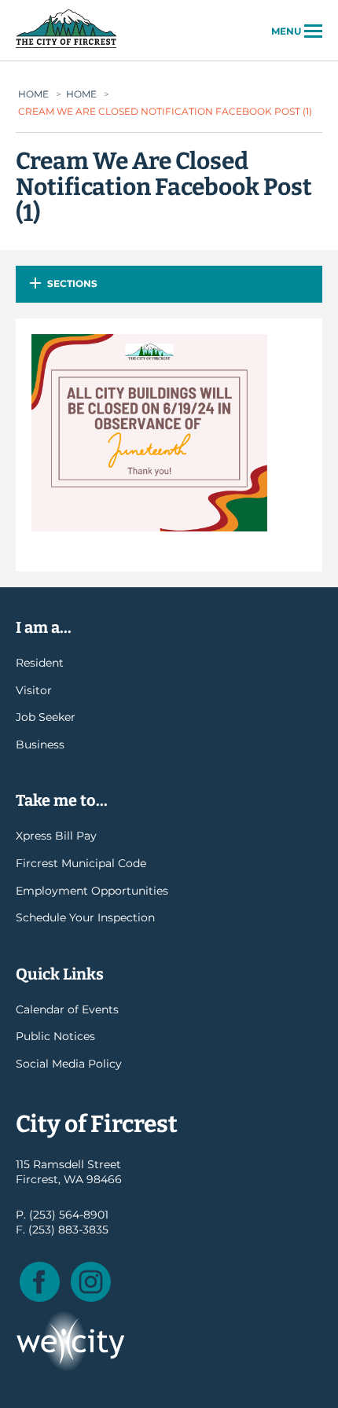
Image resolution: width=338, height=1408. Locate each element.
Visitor (34, 690)
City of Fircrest (66, 46)
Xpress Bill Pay (56, 836)
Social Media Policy (69, 1064)
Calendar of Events (67, 1009)
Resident (40, 663)
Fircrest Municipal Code (81, 863)
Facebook (40, 1282)
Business (40, 744)
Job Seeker (45, 717)
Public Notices (55, 1036)
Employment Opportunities (92, 891)
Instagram (91, 1282)
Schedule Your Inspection (85, 917)
